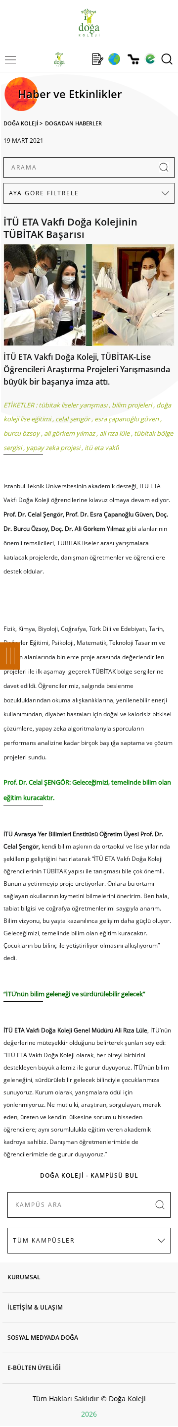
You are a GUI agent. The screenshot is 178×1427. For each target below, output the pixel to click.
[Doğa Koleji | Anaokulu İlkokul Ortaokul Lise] (88, 22)
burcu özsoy (21, 433)
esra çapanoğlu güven (126, 418)
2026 (89, 1414)
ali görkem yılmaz (69, 433)
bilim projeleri (132, 404)
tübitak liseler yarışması (73, 404)
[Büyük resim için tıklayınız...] (89, 297)
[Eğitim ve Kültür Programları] (114, 59)
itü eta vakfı (102, 447)
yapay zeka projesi (53, 447)
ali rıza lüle (114, 433)
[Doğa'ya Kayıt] (97, 59)
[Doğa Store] (133, 59)
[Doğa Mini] (78, 59)
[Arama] (167, 59)
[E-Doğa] (150, 59)
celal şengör (72, 418)
